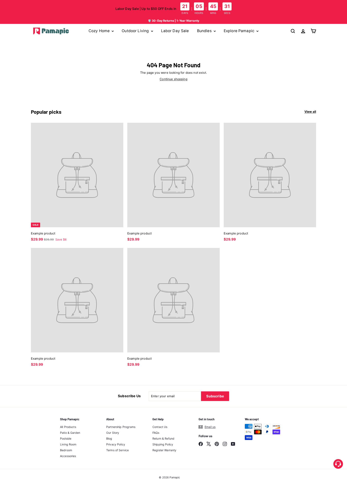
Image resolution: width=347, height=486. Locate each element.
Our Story (112, 432)
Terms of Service (117, 450)
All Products (68, 427)
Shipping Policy (162, 444)
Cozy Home (100, 31)
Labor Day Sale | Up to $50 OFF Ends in (146, 9)
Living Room (68, 444)
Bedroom (66, 450)
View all (310, 112)
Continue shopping (173, 79)
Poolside (65, 438)
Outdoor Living (136, 31)
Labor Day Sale (175, 31)
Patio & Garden (70, 432)
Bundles (205, 31)
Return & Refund (163, 438)
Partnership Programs (120, 427)
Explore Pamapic (239, 31)
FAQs (155, 432)
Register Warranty (164, 450)
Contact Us (159, 427)
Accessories (68, 456)
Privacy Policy (115, 444)
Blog (109, 438)
